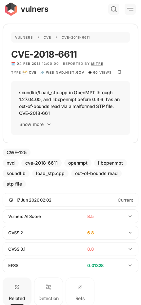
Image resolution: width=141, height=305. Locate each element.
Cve (47, 37)
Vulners (24, 37)
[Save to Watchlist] (119, 72)
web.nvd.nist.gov (65, 72)
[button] (70, 200)
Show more (31, 124)
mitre (97, 63)
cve (32, 72)
